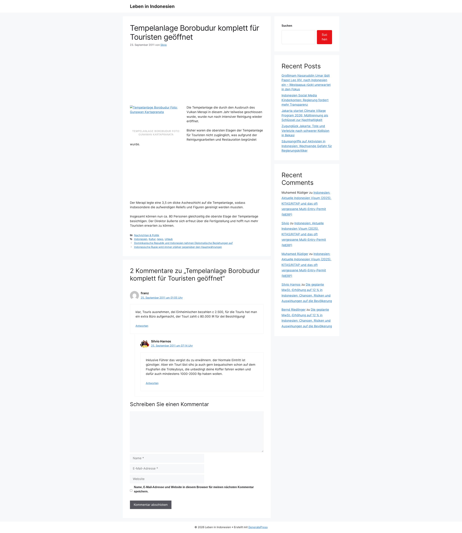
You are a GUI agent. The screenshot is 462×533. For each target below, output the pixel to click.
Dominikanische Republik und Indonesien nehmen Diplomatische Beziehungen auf (183, 243)
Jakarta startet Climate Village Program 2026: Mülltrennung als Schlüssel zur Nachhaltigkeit (305, 115)
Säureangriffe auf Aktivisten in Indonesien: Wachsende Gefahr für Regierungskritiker (307, 146)
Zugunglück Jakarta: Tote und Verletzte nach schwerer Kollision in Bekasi (305, 130)
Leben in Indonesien (152, 6)
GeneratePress (258, 527)
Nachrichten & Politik (146, 235)
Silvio (285, 223)
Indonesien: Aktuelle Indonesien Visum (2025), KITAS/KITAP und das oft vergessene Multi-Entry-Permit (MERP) (306, 203)
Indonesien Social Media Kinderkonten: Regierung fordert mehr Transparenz (305, 100)
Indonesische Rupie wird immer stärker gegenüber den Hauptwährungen (178, 246)
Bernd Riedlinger (294, 309)
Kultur (152, 239)
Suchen (287, 25)
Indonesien (140, 239)
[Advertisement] (196, 74)
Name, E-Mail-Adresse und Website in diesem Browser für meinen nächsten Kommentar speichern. (194, 489)
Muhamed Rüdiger (295, 254)
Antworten (142, 325)
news (160, 239)
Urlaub (169, 239)
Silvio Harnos (291, 284)
